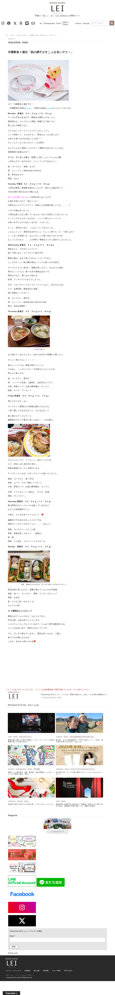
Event (58, 23)
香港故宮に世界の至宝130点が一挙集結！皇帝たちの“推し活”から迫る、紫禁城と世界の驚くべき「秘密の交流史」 (79, 805)
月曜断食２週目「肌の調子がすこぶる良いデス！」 (41, 52)
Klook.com (13, 953)
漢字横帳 (37, 769)
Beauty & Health (22, 35)
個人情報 (36, 970)
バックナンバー (56, 831)
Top (7, 35)
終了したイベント (25, 737)
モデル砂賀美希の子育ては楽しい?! (82, 737)
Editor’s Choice (65, 23)
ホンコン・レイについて (13, 970)
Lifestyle (86, 23)
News (12, 35)
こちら (28, 108)
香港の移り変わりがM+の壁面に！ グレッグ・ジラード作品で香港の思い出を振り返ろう (31, 740)
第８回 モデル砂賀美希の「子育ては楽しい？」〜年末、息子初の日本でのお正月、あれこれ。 (79, 740)
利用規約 (27, 970)
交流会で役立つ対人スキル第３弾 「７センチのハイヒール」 (31, 804)
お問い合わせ (68, 970)
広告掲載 (46, 970)
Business (12, 801)
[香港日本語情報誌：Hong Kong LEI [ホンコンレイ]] (12, 966)
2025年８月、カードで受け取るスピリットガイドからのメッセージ (79, 773)
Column (78, 23)
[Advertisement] (57, 664)
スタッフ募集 (56, 970)
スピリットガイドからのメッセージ (83, 769)
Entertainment (49, 23)
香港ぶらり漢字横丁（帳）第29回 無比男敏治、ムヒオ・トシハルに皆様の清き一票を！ (31, 773)
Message (60, 769)
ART (10, 737)
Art (41, 23)
